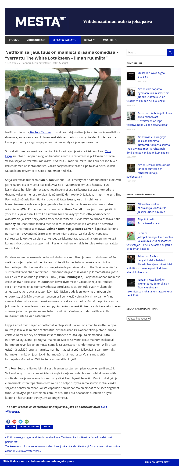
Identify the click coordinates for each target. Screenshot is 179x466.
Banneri (26, 63)
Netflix (10, 426)
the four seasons (28, 426)
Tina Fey (47, 426)
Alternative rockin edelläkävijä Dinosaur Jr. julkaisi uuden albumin (152, 208)
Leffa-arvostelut (41, 63)
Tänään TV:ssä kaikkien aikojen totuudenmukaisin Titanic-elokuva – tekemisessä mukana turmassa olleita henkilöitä (149, 287)
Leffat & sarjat (60, 63)
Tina (108, 151)
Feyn (8, 156)
